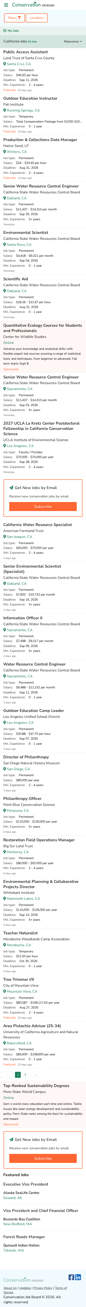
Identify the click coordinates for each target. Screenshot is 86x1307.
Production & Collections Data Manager (40, 139)
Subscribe (43, 506)
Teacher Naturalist (20, 933)
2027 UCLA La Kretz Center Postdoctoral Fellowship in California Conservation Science (41, 428)
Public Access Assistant (25, 52)
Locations (37, 18)
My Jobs (13, 31)
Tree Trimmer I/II (18, 979)
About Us (10, 1288)
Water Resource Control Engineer (34, 664)
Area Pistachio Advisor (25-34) (32, 1025)
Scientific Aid (15, 279)
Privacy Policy (43, 1288)
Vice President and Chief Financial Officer (40, 1210)
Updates (25, 1288)
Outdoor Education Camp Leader (33, 710)
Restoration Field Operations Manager (39, 840)
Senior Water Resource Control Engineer (41, 186)
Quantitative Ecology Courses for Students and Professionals (42, 328)
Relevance (72, 41)
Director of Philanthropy (26, 757)
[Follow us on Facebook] (71, 1277)
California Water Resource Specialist (37, 524)
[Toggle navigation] (6, 5)
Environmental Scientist (25, 232)
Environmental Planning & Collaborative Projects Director (41, 884)
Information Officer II (22, 618)
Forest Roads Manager (24, 1236)
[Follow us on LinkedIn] (78, 1277)
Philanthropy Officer (22, 798)
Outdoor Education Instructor (30, 98)
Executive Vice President (25, 1184)
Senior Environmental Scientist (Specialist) (32, 569)
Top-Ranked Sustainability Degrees (36, 1085)
